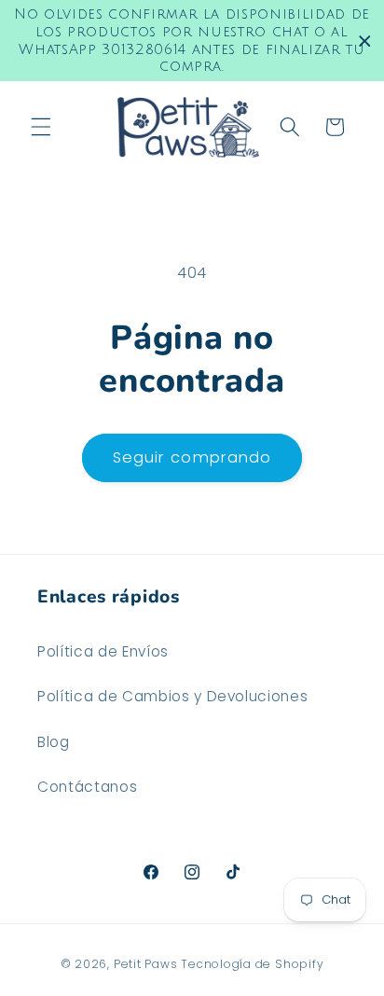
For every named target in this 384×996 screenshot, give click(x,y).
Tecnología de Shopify (252, 964)
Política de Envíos (103, 651)
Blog (53, 742)
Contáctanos (87, 786)
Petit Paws (146, 964)
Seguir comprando (192, 457)
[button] (41, 126)
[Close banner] (365, 40)
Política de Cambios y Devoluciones (172, 696)
